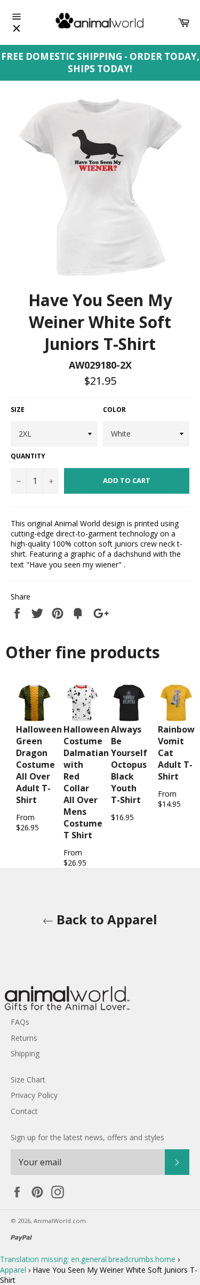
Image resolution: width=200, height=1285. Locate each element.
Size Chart (28, 1079)
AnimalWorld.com (60, 1221)
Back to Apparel (105, 919)
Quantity (28, 456)
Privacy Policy (34, 1095)
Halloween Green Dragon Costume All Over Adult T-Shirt (39, 764)
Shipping (25, 1053)
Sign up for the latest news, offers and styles (87, 1137)
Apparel (13, 1270)
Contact (24, 1111)
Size (18, 410)
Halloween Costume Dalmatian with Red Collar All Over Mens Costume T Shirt (86, 782)
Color (114, 410)
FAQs (20, 1022)
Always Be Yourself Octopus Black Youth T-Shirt (129, 764)
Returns (24, 1038)
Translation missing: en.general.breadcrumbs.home (87, 1259)
